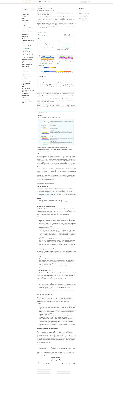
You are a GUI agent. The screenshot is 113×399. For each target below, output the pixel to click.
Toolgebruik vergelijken (83, 18)
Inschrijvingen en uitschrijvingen (84, 20)
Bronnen (49, 1)
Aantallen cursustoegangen (84, 13)
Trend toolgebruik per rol (83, 16)
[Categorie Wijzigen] (21, 12)
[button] (78, 2)
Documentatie (35, 1)
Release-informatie (42, 1)
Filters (80, 10)
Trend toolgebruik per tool (83, 15)
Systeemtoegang (82, 11)
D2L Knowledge (41, 10)
